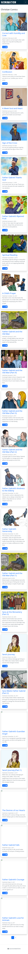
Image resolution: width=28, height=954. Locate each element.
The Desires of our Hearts (13, 810)
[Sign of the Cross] (14, 131)
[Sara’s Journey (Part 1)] (14, 758)
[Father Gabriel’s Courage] (14, 868)
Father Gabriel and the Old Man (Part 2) (12, 450)
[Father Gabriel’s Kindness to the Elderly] (14, 477)
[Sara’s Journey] (14, 643)
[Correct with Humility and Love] (14, 21)
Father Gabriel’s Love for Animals (13, 919)
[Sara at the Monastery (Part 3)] (14, 600)
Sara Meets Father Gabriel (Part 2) (13, 692)
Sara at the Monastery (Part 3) (12, 613)
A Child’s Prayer (9, 293)
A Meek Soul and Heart (12, 108)
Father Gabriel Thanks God (12, 178)
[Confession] (14, 60)
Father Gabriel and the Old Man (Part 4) (12, 371)
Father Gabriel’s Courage (13, 879)
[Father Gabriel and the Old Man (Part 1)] (14, 562)
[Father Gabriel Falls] (14, 833)
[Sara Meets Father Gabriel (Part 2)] (14, 679)
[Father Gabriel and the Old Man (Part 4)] (14, 359)
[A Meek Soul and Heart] (14, 97)
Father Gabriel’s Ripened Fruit (13, 217)
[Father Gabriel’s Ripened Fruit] (14, 205)
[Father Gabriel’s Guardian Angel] (14, 720)
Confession (7, 72)
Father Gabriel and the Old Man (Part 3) (12, 412)
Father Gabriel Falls (10, 845)
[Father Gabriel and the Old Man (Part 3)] (14, 399)
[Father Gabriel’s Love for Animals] (14, 906)
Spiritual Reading (9, 255)
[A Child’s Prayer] (14, 282)
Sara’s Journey (8, 654)
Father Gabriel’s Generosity (9, 530)
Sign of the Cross (9, 143)
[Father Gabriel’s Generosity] (14, 517)
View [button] (4, 47)
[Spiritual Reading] (14, 243)
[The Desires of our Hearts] (14, 799)
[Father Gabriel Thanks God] (14, 166)
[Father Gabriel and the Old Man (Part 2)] (14, 438)
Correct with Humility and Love (13, 34)
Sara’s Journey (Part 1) (12, 770)
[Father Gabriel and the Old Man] (14, 320)
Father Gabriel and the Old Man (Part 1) (12, 574)
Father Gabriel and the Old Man (12, 332)
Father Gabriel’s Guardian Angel (13, 732)
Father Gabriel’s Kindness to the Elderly (13, 489)
